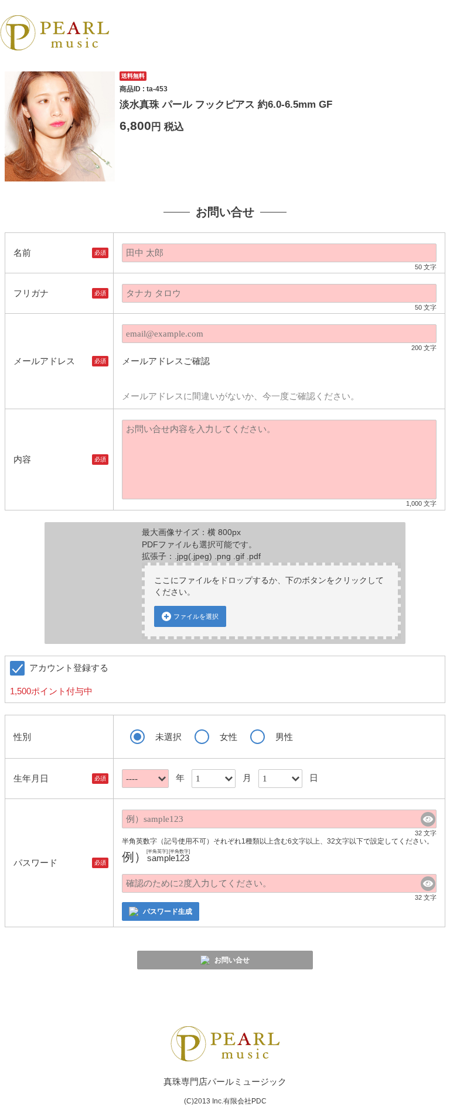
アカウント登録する (59, 679)
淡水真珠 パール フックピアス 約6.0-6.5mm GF (226, 104)
